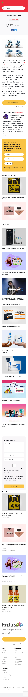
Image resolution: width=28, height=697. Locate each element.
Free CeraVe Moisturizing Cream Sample (12, 376)
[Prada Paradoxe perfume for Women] (14, 203)
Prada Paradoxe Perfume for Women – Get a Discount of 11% (13, 223)
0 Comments (9, 26)
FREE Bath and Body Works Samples (11, 400)
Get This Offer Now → (14, 102)
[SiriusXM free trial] (14, 278)
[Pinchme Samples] (14, 404)
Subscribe (8, 163)
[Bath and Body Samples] (14, 380)
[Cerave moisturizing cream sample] (14, 356)
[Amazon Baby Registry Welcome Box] (14, 252)
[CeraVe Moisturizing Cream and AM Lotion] (14, 330)
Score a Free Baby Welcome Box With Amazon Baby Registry (13, 273)
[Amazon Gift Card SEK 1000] (14, 306)
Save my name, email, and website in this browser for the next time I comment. (14, 470)
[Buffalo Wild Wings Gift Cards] (14, 177)
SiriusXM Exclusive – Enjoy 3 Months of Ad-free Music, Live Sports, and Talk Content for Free (13, 299)
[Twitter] (15, 30)
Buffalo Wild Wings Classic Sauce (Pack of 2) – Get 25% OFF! (13, 606)
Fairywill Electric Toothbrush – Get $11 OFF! (13, 248)
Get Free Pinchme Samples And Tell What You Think (13, 425)
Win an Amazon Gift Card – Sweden (11, 326)
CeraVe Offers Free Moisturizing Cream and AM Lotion (13, 351)
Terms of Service (8, 480)
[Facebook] (12, 30)
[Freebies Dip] (5, 2)
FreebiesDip (19, 112)
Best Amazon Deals (14, 19)
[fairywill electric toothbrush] (14, 228)
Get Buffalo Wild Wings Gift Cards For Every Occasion (13, 198)
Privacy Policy (16, 478)
